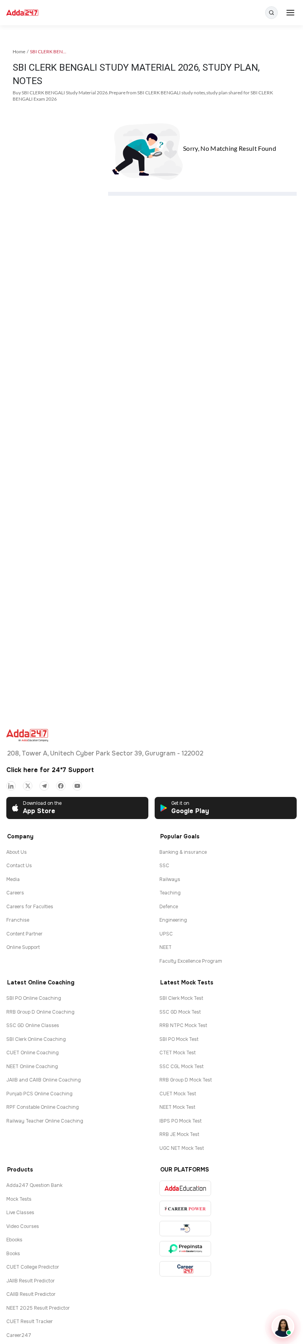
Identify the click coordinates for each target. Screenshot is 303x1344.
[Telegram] (44, 786)
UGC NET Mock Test (181, 1148)
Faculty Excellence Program (190, 961)
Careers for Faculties (29, 906)
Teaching (170, 893)
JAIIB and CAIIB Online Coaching (43, 1080)
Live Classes (20, 1212)
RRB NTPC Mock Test (183, 1025)
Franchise (17, 920)
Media (13, 879)
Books (13, 1253)
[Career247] (185, 1269)
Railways (169, 879)
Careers (15, 893)
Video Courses (22, 1226)
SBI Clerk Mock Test (181, 998)
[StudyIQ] (185, 1228)
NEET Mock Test (177, 1107)
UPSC (166, 934)
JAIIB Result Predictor (30, 1281)
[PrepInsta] (185, 1248)
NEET (165, 947)
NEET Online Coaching (32, 1066)
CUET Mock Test (177, 1094)
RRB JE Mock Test (179, 1134)
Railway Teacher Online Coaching (44, 1121)
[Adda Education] (185, 1188)
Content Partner (24, 934)
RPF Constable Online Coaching (42, 1107)
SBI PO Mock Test (178, 1039)
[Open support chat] (282, 1326)
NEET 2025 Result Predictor (38, 1308)
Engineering (173, 920)
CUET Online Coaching (32, 1053)
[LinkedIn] (11, 786)
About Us (16, 852)
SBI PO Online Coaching (33, 998)
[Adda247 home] (22, 12)
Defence (168, 906)
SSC (164, 865)
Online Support (23, 947)
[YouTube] (77, 786)
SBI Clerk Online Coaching (36, 1039)
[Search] (271, 12)
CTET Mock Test (177, 1053)
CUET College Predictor (32, 1267)
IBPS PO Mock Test (180, 1121)
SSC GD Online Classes (32, 1025)
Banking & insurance (183, 852)
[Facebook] (60, 786)
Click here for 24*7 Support (50, 770)
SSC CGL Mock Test (181, 1066)
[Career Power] (185, 1208)
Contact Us (19, 865)
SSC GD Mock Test (180, 1012)
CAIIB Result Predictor (31, 1294)
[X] (27, 786)
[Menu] (290, 12)
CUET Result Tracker (29, 1321)
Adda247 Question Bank (34, 1185)
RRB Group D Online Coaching (40, 1012)
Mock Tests (19, 1199)
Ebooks (14, 1240)
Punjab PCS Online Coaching (39, 1094)
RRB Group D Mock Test (185, 1080)
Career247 (18, 1335)
